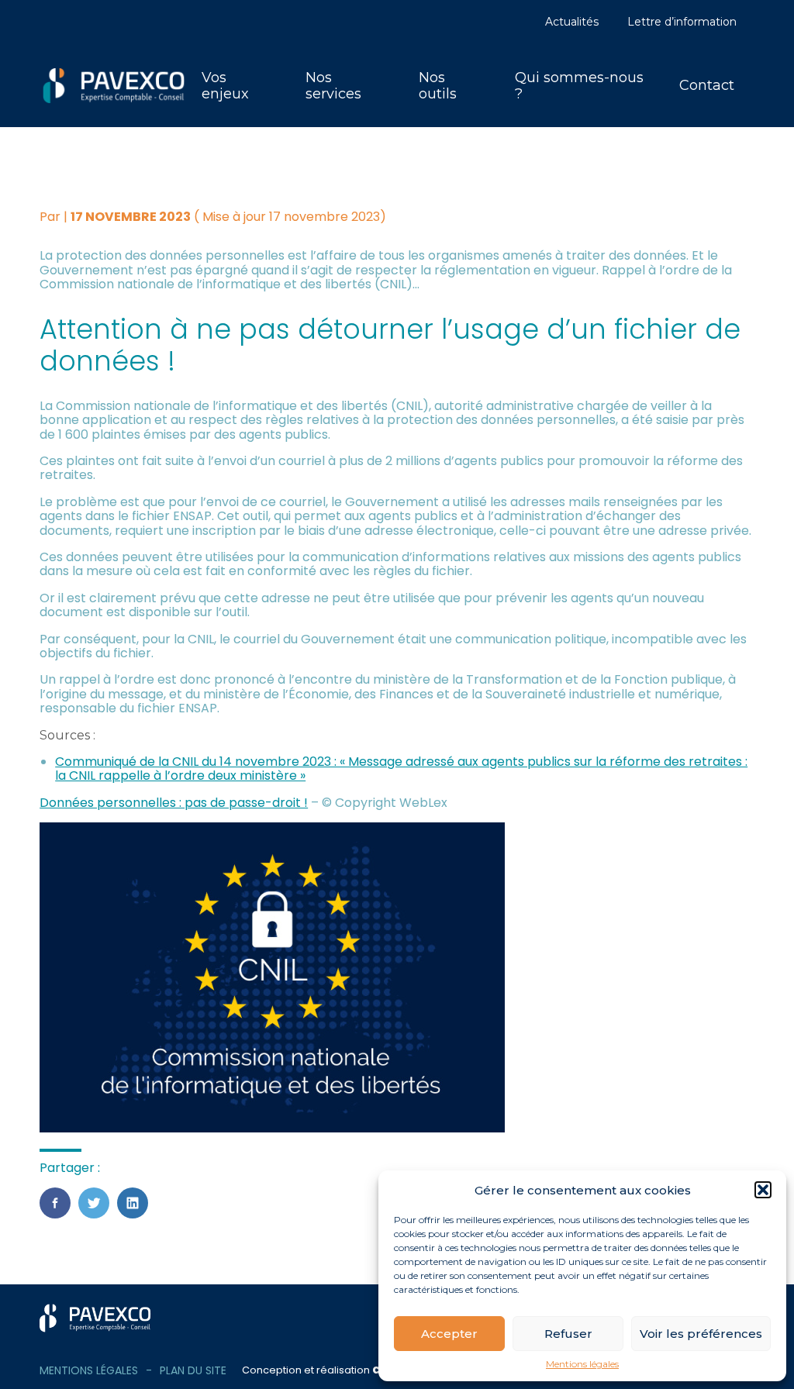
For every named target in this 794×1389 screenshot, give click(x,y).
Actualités (572, 22)
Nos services (333, 85)
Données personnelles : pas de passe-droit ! (174, 803)
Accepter (449, 1333)
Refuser (568, 1333)
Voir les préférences (701, 1333)
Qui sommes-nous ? (579, 85)
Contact (706, 85)
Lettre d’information (682, 22)
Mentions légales (582, 1364)
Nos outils (438, 85)
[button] (763, 1190)
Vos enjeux (225, 85)
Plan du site (193, 1370)
